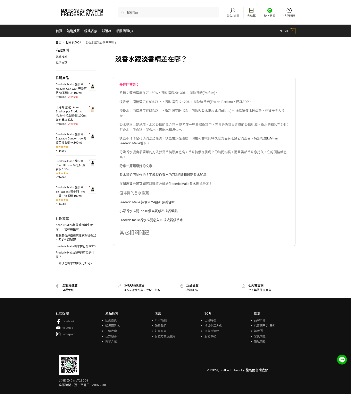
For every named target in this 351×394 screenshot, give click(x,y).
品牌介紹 (260, 320)
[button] (287, 31)
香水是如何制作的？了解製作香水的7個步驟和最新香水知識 (163, 175)
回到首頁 (111, 320)
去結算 (251, 16)
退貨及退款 (211, 331)
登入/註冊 (233, 16)
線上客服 (269, 16)
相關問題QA (73, 42)
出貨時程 (210, 320)
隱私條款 (260, 341)
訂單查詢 (160, 331)
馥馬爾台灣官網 (134, 184)
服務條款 (210, 336)
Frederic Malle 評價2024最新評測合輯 (147, 202)
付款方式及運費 (165, 336)
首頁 (58, 42)
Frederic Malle (129, 143)
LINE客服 (161, 320)
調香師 (258, 331)
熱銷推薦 (61, 57)
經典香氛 (61, 62)
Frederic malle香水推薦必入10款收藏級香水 (151, 220)
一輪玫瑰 (111, 331)
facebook (68, 321)
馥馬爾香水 (112, 325)
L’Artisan (273, 138)
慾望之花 (111, 341)
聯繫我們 (160, 325)
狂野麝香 (111, 336)
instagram (68, 334)
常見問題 (289, 16)
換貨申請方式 (213, 325)
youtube (67, 327)
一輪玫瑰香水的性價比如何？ (74, 263)
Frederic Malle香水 (182, 184)
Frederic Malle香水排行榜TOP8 (75, 246)
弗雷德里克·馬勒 (264, 325)
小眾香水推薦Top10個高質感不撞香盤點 (148, 211)
